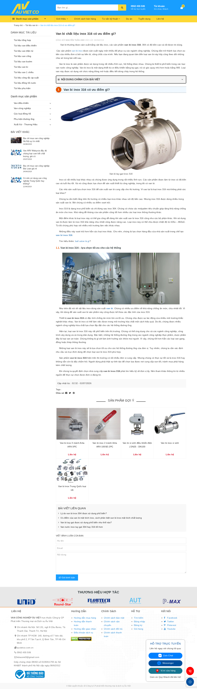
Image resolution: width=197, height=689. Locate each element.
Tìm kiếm (138, 618)
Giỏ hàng (138, 629)
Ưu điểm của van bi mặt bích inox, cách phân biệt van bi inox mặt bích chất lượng (101, 518)
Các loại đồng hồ (22, 113)
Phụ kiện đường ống (24, 119)
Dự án (129, 19)
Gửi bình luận (68, 577)
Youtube (171, 629)
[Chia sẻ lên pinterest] (74, 393)
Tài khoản (159, 6)
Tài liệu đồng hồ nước (25, 83)
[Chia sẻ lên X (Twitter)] (70, 393)
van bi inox (77, 51)
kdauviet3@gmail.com (28, 657)
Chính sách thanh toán (113, 634)
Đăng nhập (139, 621)
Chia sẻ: (60, 393)
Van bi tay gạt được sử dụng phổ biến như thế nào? (86, 522)
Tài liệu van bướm (23, 61)
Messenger (168, 663)
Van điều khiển (21, 103)
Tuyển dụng (144, 19)
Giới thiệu (61, 19)
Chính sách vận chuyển (112, 623)
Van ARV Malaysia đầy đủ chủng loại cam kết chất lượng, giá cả (35, 153)
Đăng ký (138, 625)
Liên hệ (160, 19)
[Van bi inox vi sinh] (170, 424)
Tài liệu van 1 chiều (24, 72)
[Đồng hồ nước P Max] (171, 601)
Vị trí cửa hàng (168, 670)
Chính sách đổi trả (113, 629)
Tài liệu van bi (21, 67)
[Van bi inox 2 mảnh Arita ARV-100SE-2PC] (105, 424)
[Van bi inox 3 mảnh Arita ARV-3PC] (72, 424)
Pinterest (171, 625)
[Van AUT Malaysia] (134, 600)
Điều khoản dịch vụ (83, 632)
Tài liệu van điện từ (23, 51)
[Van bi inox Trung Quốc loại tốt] (72, 471)
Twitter (170, 621)
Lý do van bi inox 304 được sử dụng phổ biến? (83, 513)
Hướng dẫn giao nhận (85, 629)
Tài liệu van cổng (22, 56)
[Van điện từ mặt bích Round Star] (62, 601)
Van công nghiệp (22, 108)
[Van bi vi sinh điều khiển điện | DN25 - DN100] (137, 424)
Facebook (172, 618)
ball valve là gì (82, 241)
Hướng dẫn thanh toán (83, 623)
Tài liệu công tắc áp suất (26, 77)
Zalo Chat (168, 655)
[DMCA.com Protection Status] (81, 638)
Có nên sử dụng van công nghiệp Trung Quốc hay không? (35, 181)
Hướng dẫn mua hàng (85, 618)
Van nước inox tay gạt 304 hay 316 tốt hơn (81, 527)
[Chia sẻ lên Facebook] (66, 393)
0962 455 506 (138, 6)
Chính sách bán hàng (85, 19)
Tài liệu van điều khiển (25, 45)
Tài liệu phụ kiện (22, 88)
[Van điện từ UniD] (26, 601)
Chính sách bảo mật (114, 618)
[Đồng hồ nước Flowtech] (98, 600)
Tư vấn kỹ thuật (110, 19)
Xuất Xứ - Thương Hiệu (25, 124)
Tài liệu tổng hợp (22, 40)
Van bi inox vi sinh (170, 443)
